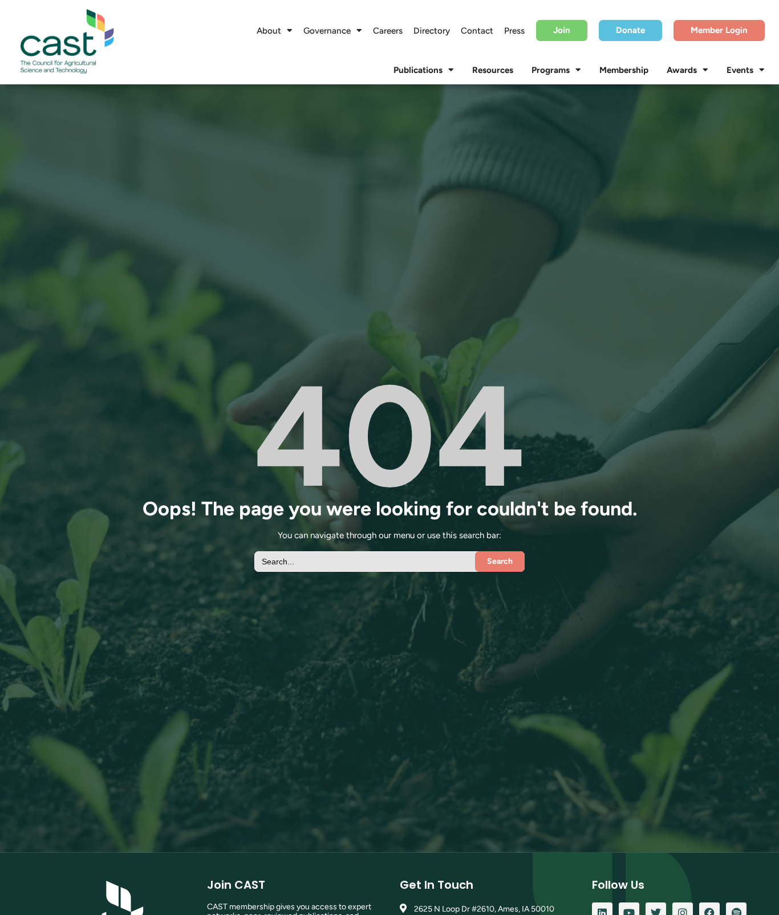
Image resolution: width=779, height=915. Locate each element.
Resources (492, 70)
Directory (431, 31)
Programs (550, 70)
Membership (623, 70)
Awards (682, 70)
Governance (327, 31)
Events (740, 70)
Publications (418, 70)
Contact (477, 31)
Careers (388, 31)
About (269, 31)
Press (514, 31)
